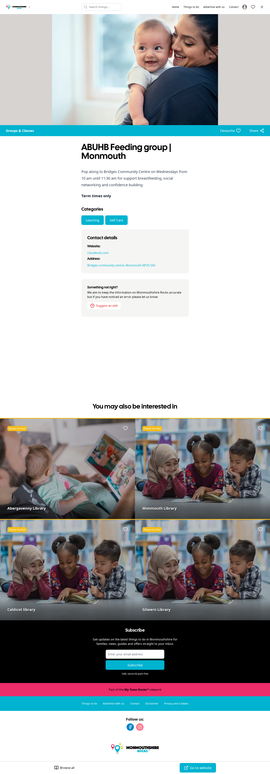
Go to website (201, 768)
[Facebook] (130, 727)
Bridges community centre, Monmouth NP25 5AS (121, 265)
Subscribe (135, 665)
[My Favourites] (253, 7)
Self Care (116, 220)
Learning (92, 220)
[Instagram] (139, 727)
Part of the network (135, 690)
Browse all (67, 768)
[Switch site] (29, 7)
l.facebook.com (98, 253)
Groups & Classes (20, 130)
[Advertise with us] (262, 7)
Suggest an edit (107, 306)
